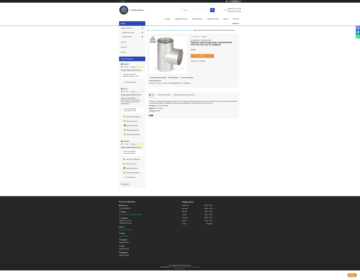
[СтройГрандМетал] (123, 10)
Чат (353, 275)
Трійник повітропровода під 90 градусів (179, 30)
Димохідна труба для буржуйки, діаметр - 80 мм (131, 75)
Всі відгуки (125, 184)
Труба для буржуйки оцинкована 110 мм (130, 109)
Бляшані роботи (197, 19)
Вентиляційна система (159, 30)
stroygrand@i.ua (124, 236)
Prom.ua (189, 265)
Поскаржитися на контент (177, 267)
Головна (167, 19)
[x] (152, 115)
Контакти (236, 19)
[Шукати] (212, 10)
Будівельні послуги (181, 19)
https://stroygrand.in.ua (126, 229)
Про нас (225, 19)
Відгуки (123, 52)
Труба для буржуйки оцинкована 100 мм (129, 152)
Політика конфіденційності (192, 267)
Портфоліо (235, 23)
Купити (202, 56)
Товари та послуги (213, 19)
